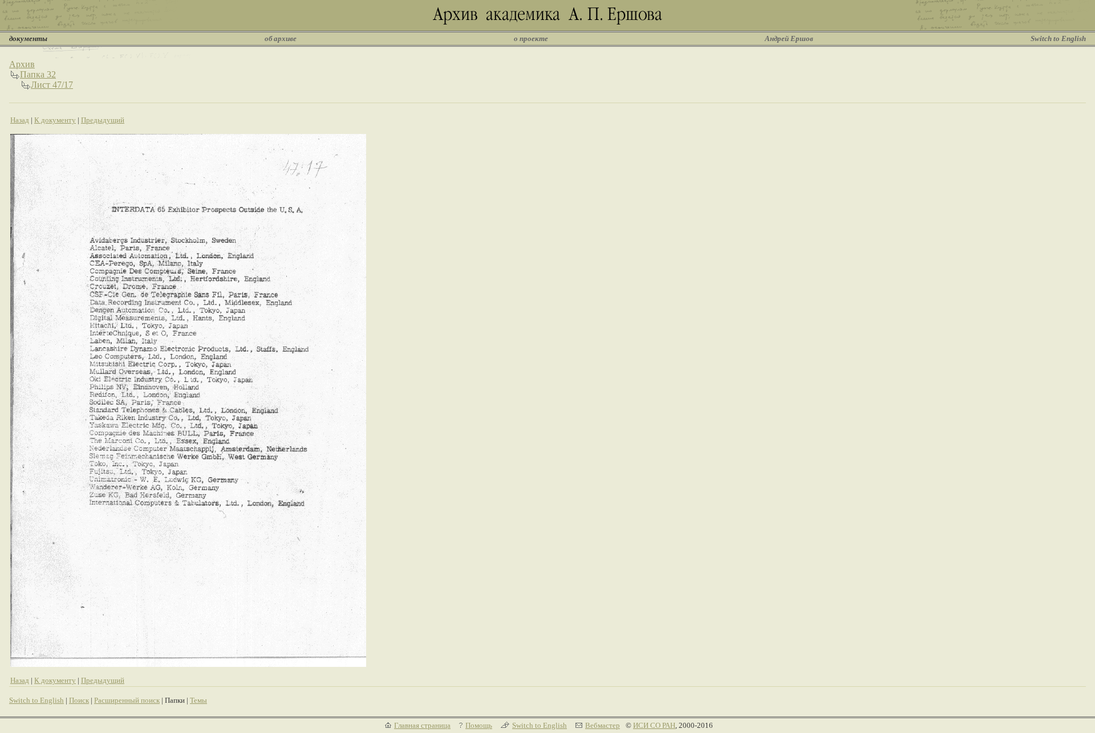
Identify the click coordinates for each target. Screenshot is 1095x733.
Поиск (79, 700)
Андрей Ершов (789, 38)
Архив (22, 64)
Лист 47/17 (52, 84)
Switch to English (1058, 38)
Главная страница (422, 725)
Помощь (478, 725)
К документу (55, 120)
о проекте (531, 38)
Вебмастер (602, 725)
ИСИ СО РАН (654, 725)
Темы (198, 700)
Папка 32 (38, 74)
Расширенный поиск (127, 700)
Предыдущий (102, 120)
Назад (19, 120)
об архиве (281, 38)
